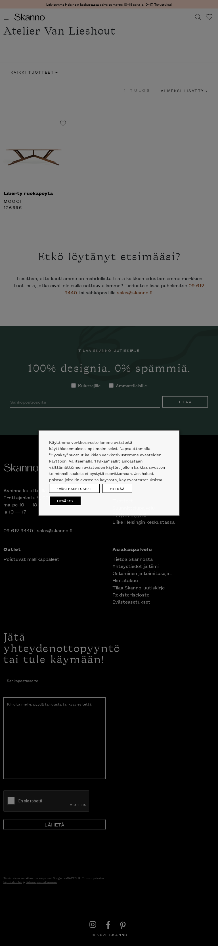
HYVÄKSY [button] (65, 500)
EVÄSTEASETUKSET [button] (74, 488)
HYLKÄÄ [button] (117, 488)
